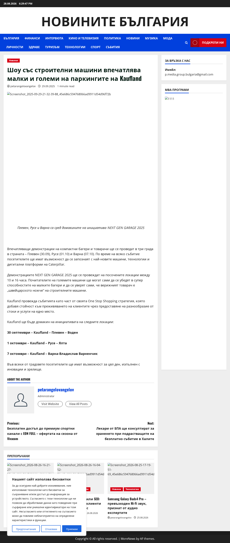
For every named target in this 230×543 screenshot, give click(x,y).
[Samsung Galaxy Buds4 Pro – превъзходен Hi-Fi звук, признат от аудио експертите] (131, 478)
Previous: (42, 431)
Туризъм (52, 47)
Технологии (75, 47)
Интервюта (54, 38)
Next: (125, 431)
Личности (14, 47)
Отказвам (51, 529)
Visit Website (50, 404)
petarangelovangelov (23, 86)
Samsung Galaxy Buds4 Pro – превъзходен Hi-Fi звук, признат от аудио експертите (127, 505)
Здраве (34, 47)
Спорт (95, 47)
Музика (151, 38)
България (11, 38)
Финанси (32, 38)
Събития (113, 47)
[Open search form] (186, 42)
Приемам (72, 529)
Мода (167, 38)
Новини (133, 38)
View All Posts (78, 404)
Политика (112, 38)
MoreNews (128, 539)
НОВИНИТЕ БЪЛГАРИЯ (115, 20)
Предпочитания (26, 529)
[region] (46, 504)
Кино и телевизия (84, 38)
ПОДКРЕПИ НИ (213, 42)
